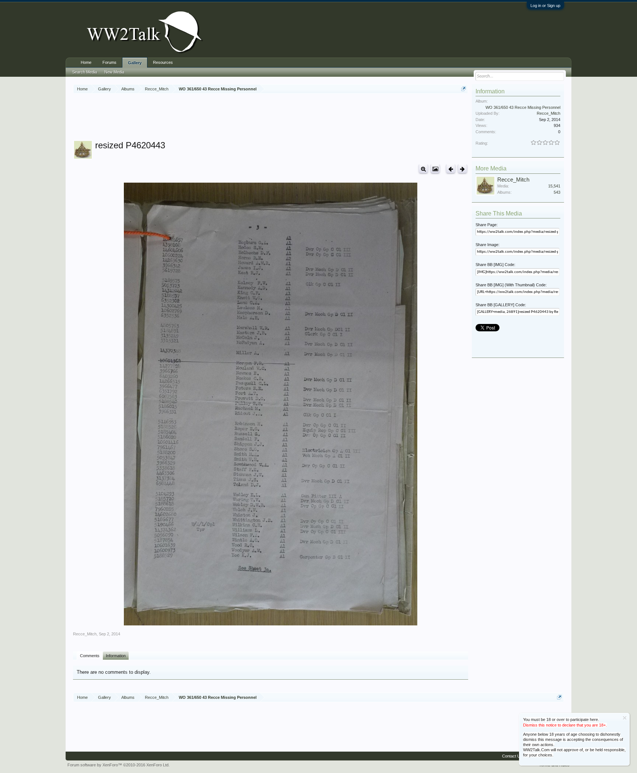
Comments (90, 655)
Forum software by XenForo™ (118, 765)
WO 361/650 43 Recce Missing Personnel (522, 107)
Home (86, 62)
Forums (109, 62)
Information (116, 655)
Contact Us (512, 756)
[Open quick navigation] (463, 88)
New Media (114, 72)
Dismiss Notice (624, 718)
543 (557, 192)
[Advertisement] (270, 117)
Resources (163, 62)
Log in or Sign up (545, 5)
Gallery (135, 63)
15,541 (554, 186)
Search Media (84, 72)
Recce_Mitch (85, 634)
